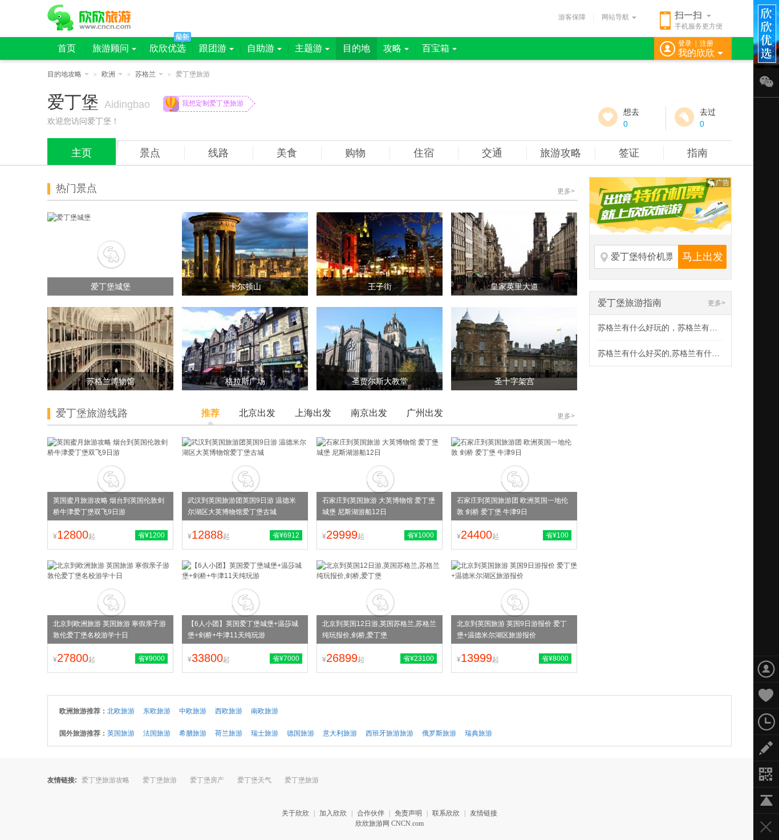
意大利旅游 (340, 733)
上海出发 (313, 413)
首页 (67, 48)
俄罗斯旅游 (439, 733)
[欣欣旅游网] (89, 18)
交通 (492, 153)
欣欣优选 (167, 48)
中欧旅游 (192, 711)
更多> (566, 191)
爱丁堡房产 (207, 780)
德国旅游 (300, 733)
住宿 (423, 153)
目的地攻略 (64, 74)
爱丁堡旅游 (160, 780)
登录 (685, 43)
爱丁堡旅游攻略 (105, 780)
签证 (629, 153)
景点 (150, 153)
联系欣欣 (446, 813)
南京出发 (369, 413)
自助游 (260, 48)
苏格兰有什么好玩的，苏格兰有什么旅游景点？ (681, 327)
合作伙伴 (370, 813)
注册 (706, 43)
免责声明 (408, 813)
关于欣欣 (295, 813)
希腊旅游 (192, 733)
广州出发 (425, 413)
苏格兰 (145, 74)
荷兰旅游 (228, 733)
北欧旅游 (121, 711)
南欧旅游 (264, 711)
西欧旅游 (228, 711)
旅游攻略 (560, 153)
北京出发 (257, 413)
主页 (81, 153)
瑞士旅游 (264, 733)
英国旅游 (121, 733)
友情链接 (483, 813)
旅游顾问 (110, 48)
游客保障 (572, 17)
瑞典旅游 (478, 733)
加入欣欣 (333, 813)
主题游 (308, 48)
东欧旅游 (157, 711)
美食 (287, 153)
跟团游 (212, 48)
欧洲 (108, 74)
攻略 (392, 48)
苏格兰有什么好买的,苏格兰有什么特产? (669, 353)
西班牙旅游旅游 (389, 733)
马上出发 (702, 256)
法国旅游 (157, 733)
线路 (218, 153)
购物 (355, 153)
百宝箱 (435, 48)
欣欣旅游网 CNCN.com (389, 823)
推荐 (210, 413)
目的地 (356, 48)
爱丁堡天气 (254, 780)
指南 (697, 153)
